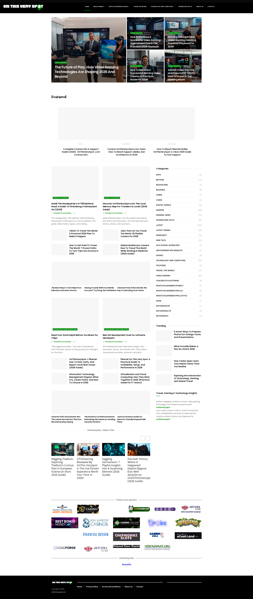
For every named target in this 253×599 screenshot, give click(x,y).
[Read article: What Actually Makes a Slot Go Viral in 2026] (164, 350)
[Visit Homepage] (23, 6)
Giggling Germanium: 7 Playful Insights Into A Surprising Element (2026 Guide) (112, 466)
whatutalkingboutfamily (169, 285)
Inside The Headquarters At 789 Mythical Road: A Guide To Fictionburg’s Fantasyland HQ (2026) (74, 206)
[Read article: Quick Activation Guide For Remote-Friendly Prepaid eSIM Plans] (133, 402)
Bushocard (162, 184)
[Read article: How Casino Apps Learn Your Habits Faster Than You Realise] (164, 365)
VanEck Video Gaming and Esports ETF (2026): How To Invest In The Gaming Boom (182, 74)
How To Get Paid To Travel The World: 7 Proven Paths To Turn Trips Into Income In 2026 (83, 249)
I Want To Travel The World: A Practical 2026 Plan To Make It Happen (83, 233)
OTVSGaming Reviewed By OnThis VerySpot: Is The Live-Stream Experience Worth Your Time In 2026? (88, 468)
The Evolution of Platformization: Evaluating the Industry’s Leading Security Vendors (99, 419)
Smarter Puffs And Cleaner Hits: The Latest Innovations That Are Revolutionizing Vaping (66, 419)
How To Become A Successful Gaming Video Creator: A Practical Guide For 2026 (145, 74)
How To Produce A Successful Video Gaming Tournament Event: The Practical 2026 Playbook (145, 41)
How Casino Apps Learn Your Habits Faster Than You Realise (186, 364)
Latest (159, 225)
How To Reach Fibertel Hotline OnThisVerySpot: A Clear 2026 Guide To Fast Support (172, 152)
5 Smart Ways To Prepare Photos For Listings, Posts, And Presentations (187, 334)
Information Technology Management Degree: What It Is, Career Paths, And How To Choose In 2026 (83, 378)
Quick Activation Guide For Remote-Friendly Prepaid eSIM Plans (131, 419)
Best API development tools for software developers (124, 336)
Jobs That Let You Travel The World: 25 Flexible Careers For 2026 (134, 233)
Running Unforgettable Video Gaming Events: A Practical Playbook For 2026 (182, 41)
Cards (159, 195)
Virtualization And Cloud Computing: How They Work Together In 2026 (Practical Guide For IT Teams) (135, 378)
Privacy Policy (92, 586)
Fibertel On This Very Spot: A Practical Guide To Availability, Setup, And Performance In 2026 (135, 363)
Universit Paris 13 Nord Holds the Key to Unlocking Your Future (132, 289)
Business (126, 144)
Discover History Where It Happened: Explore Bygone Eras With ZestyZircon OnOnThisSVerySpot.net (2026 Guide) (139, 470)
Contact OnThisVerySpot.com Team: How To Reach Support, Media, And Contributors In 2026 (126, 152)
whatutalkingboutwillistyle (171, 295)
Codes (159, 200)
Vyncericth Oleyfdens (62, 213)
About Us (199, 7)
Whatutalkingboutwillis (118, 7)
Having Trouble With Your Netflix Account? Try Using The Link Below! (100, 289)
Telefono (172, 144)
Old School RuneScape (168, 245)
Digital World (163, 205)
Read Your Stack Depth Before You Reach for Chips (74, 336)
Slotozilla (126, 564)
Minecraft (161, 235)
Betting (160, 179)
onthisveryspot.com (58, 592)
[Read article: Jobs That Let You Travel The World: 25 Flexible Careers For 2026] (111, 235)
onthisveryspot (163, 419)
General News (163, 215)
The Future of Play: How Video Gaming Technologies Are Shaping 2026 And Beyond (86, 72)
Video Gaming (98, 7)
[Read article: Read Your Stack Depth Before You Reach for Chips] (75, 315)
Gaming (160, 210)
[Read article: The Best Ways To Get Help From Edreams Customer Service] (67, 273)
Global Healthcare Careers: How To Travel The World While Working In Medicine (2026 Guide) (135, 249)
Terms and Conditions (111, 586)
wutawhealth (163, 311)
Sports (159, 255)
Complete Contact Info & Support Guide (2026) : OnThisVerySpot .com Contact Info (81, 152)
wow (158, 301)
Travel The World (140, 7)
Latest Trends (163, 230)
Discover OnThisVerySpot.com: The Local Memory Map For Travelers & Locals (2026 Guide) (125, 206)
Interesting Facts (185, 7)
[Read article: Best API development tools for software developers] (126, 315)
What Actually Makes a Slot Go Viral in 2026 (186, 347)
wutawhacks (163, 306)
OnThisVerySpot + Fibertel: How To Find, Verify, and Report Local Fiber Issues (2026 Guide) (83, 363)
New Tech (161, 240)
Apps (81, 144)
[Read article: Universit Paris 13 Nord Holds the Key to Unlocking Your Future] (133, 273)
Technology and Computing (162, 7)
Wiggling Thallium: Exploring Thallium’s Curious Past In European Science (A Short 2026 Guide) (62, 466)
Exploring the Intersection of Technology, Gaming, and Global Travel (187, 378)
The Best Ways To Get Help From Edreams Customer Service (66, 289)
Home (87, 7)
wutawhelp (162, 316)
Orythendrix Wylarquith (67, 82)
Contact (211, 7)
